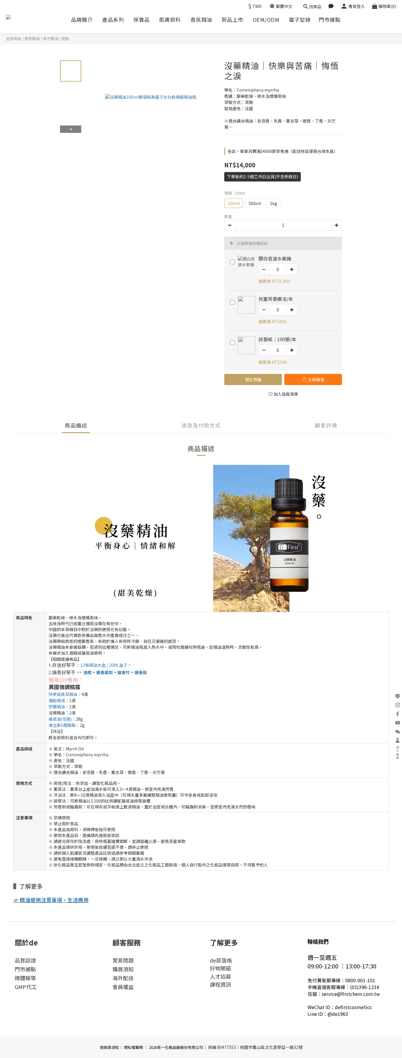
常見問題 (123, 960)
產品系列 (113, 19)
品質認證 (25, 960)
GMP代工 (26, 987)
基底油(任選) (60, 719)
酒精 (87, 672)
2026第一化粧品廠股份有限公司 (176, 1047)
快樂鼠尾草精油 (63, 694)
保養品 (141, 19)
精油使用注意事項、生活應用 (54, 900)
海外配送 (123, 978)
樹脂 (65, 38)
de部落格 (221, 960)
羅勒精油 (57, 700)
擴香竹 (123, 672)
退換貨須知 (109, 1047)
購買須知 (123, 969)
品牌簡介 (82, 19)
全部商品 (13, 38)
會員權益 (123, 987)
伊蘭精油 (57, 706)
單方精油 (50, 38)
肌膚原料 (170, 19)
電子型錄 (299, 19)
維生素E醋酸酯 (62, 725)
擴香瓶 (140, 672)
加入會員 (398, 753)
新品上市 (232, 19)
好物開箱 (220, 968)
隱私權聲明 (133, 1047)
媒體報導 (25, 978)
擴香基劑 (104, 672)
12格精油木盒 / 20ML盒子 (103, 665)
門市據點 (329, 19)
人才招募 (220, 976)
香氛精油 (201, 19)
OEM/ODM (266, 19)
